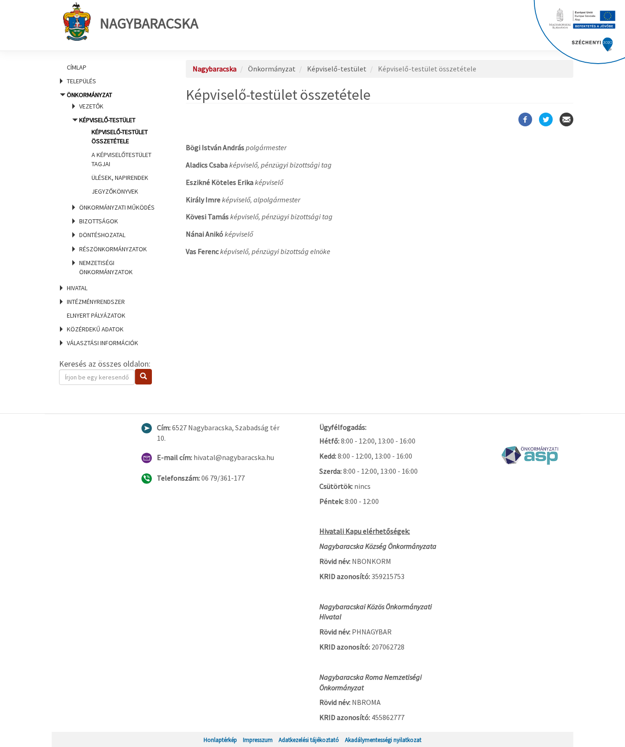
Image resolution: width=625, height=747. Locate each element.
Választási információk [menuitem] (102, 343)
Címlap (76, 67)
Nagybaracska (149, 23)
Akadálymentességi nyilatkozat (383, 739)
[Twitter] (546, 119)
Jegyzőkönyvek (115, 191)
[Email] (566, 119)
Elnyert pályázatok (96, 315)
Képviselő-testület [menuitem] (115, 155)
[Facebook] (525, 119)
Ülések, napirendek (120, 177)
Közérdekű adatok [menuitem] (95, 329)
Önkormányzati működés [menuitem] (117, 207)
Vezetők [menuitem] (91, 106)
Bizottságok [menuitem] (98, 221)
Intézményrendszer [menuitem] (96, 302)
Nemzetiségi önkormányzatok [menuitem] (106, 267)
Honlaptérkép (220, 739)
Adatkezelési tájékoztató (309, 739)
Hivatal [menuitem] (77, 288)
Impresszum (258, 739)
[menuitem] (111, 67)
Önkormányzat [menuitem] (111, 183)
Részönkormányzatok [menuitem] (113, 249)
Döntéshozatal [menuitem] (102, 235)
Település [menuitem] (81, 81)
